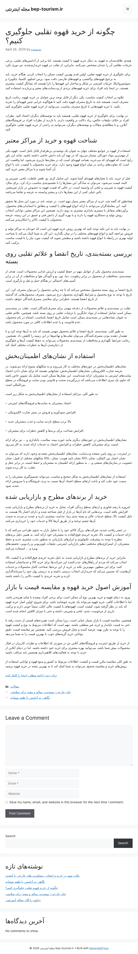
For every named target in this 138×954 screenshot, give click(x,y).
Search (10, 836)
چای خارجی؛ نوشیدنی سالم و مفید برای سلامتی (40, 692)
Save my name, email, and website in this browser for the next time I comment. (66, 802)
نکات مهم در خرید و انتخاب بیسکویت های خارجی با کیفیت (42, 875)
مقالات (14, 686)
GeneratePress (99, 948)
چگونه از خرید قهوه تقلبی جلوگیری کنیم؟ (31, 888)
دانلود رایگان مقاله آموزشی (23, 900)
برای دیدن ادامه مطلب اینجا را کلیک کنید (31, 675)
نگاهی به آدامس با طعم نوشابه (30, 698)
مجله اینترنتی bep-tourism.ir (34, 9)
